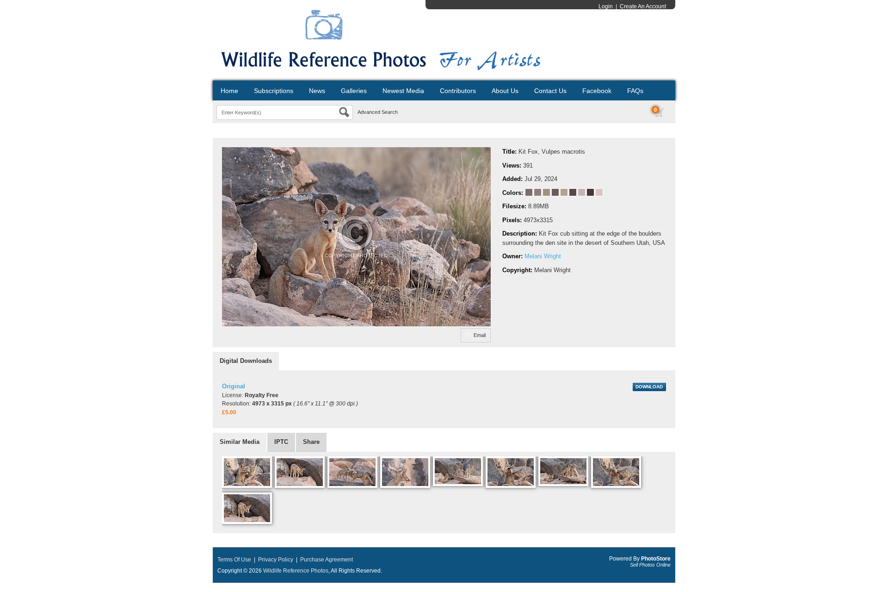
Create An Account (643, 6)
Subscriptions (273, 90)
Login (605, 6)
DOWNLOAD (649, 386)
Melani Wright (542, 256)
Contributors (458, 90)
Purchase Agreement (326, 559)
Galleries (354, 90)
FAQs (635, 90)
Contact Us (550, 90)
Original (233, 386)
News (317, 90)
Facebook (596, 90)
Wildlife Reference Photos (295, 570)
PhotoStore (656, 558)
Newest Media (403, 90)
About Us (505, 90)
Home (229, 90)
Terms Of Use (234, 559)
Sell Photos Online (650, 564)
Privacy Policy (275, 559)
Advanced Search (378, 112)
